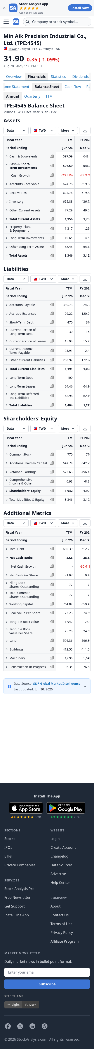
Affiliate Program (64, 941)
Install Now (80, 8)
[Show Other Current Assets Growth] (7, 210)
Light (15, 1005)
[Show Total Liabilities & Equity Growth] (7, 499)
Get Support (14, 906)
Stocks (9, 838)
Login (55, 838)
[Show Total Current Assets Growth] (7, 219)
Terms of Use (61, 923)
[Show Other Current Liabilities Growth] (7, 360)
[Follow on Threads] (44, 1026)
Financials (37, 76)
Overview (14, 76)
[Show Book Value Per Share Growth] (7, 613)
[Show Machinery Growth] (7, 658)
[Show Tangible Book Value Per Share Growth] (7, 629)
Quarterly (32, 96)
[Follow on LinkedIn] (32, 1026)
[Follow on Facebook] (7, 1026)
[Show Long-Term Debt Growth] (7, 377)
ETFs (8, 856)
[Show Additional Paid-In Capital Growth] (7, 463)
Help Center (60, 882)
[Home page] (16, 21)
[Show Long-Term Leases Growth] (7, 386)
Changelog (59, 856)
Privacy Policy (61, 932)
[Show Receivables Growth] (7, 193)
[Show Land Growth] (7, 640)
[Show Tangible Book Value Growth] (7, 622)
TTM (49, 96)
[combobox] (57, 22)
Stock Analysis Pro (19, 888)
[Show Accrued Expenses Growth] (7, 313)
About (55, 906)
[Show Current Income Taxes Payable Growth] (7, 349)
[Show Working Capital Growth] (7, 604)
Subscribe (47, 984)
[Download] (85, 130)
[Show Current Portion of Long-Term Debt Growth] (7, 330)
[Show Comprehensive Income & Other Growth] (7, 480)
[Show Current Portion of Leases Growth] (7, 341)
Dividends (80, 76)
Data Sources (61, 865)
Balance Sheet (47, 86)
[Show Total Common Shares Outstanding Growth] (7, 593)
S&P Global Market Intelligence (56, 683)
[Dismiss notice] (4, 8)
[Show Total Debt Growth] (7, 549)
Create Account (63, 847)
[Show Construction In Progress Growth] (7, 667)
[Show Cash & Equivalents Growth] (7, 156)
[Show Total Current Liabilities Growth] (7, 369)
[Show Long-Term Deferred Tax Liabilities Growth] (7, 394)
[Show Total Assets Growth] (7, 255)
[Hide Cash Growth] (7, 164)
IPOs (8, 847)
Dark (33, 1005)
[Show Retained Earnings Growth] (7, 472)
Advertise (58, 873)
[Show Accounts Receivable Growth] (7, 184)
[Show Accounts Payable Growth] (7, 305)
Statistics (58, 76)
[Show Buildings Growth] (7, 649)
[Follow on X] (20, 1026)
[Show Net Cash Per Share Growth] (7, 575)
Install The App (16, 915)
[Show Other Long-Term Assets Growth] (7, 247)
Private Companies (19, 865)
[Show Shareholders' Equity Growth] (7, 491)
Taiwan (13, 49)
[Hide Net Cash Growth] (7, 558)
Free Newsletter (17, 897)
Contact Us (59, 915)
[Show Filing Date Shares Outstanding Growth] (7, 583)
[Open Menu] (6, 21)
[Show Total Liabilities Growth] (7, 405)
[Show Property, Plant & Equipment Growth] (7, 227)
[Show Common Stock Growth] (7, 454)
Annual (12, 96)
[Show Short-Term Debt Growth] (7, 322)
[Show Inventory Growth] (7, 201)
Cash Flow (72, 86)
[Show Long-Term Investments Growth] (7, 238)
